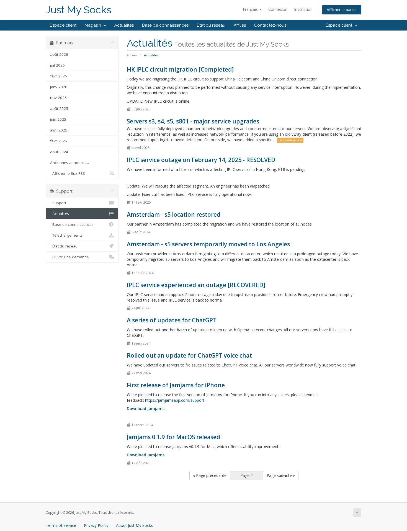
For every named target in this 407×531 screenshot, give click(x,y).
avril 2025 (58, 130)
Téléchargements (66, 235)
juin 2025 (58, 119)
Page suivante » (281, 475)
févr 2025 (58, 140)
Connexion (277, 9)
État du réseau (211, 25)
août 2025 (59, 108)
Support (58, 202)
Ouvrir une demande (69, 256)
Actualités (124, 25)
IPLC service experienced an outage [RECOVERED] (196, 285)
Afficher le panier (342, 9)
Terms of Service (61, 525)
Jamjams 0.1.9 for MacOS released (173, 437)
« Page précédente (209, 475)
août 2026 (59, 54)
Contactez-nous (270, 25)
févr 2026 (58, 76)
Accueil (132, 55)
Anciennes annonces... (69, 162)
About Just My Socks (134, 525)
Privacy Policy (96, 525)
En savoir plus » (290, 140)
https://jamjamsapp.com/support (174, 400)
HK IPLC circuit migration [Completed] (180, 69)
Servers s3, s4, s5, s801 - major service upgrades (193, 121)
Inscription (303, 9)
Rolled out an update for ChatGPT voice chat (189, 355)
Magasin (94, 25)
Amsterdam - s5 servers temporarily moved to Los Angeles (208, 244)
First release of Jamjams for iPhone (176, 385)
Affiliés (240, 25)
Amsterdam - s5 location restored (173, 214)
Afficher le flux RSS (67, 173)
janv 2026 (58, 86)
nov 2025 (58, 97)
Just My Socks (78, 10)
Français (251, 9)
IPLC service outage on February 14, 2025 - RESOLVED (201, 160)
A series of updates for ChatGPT (172, 320)
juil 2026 (57, 65)
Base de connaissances (165, 25)
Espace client (63, 25)
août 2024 (59, 151)
